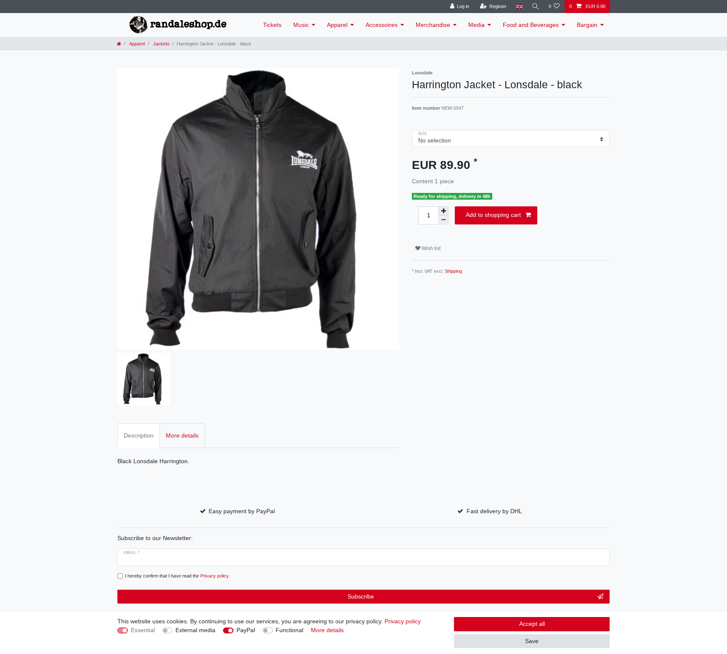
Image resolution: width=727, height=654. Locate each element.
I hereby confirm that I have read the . (177, 575)
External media (195, 630)
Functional (289, 630)
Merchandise (433, 24)
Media (476, 24)
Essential (143, 630)
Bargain (587, 24)
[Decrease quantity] (443, 220)
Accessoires (382, 24)
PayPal (245, 630)
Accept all (532, 623)
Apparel (337, 24)
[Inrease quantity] (443, 211)
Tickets (272, 24)
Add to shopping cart (493, 214)
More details (327, 630)
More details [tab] (182, 435)
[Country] (519, 6)
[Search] (535, 6)
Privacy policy (403, 621)
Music (301, 24)
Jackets (161, 43)
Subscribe (361, 596)
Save (532, 641)
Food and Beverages (531, 24)
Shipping (453, 271)
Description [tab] (139, 435)
